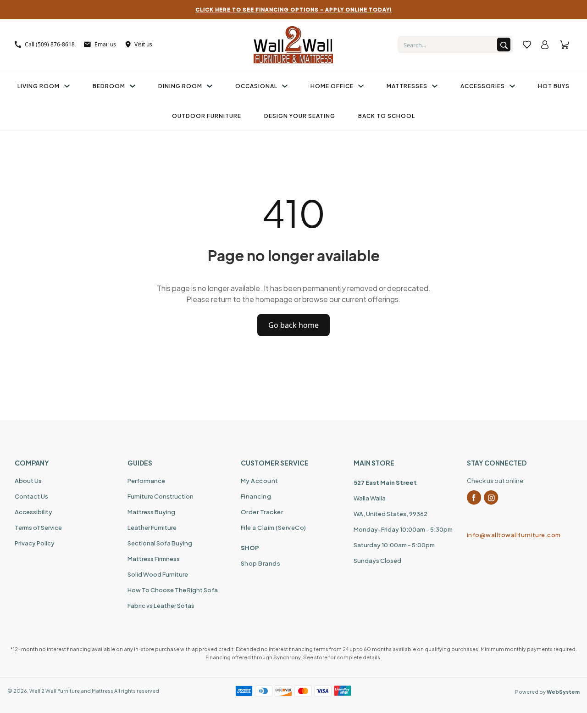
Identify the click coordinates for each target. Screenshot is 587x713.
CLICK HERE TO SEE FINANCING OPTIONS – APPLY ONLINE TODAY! (293, 9)
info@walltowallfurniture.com (514, 535)
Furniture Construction (160, 496)
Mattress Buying (151, 512)
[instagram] (491, 497)
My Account (259, 480)
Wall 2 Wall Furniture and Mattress (71, 691)
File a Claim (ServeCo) (273, 527)
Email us (105, 44)
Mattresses (407, 86)
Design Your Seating (299, 115)
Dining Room (180, 86)
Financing (256, 496)
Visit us (143, 44)
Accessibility (33, 512)
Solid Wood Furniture (157, 574)
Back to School (386, 115)
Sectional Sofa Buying (159, 543)
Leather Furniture (152, 527)
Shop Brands (261, 563)
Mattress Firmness (153, 558)
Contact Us (31, 496)
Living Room (38, 86)
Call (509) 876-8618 (50, 44)
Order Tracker (262, 512)
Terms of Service (38, 527)
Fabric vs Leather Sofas (160, 605)
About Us (28, 480)
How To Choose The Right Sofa (172, 590)
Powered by (547, 692)
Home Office (332, 86)
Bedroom (109, 86)
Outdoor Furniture (206, 115)
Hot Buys (554, 86)
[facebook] (474, 497)
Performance (146, 480)
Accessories (482, 86)
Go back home (293, 325)
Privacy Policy (35, 543)
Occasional (256, 86)
